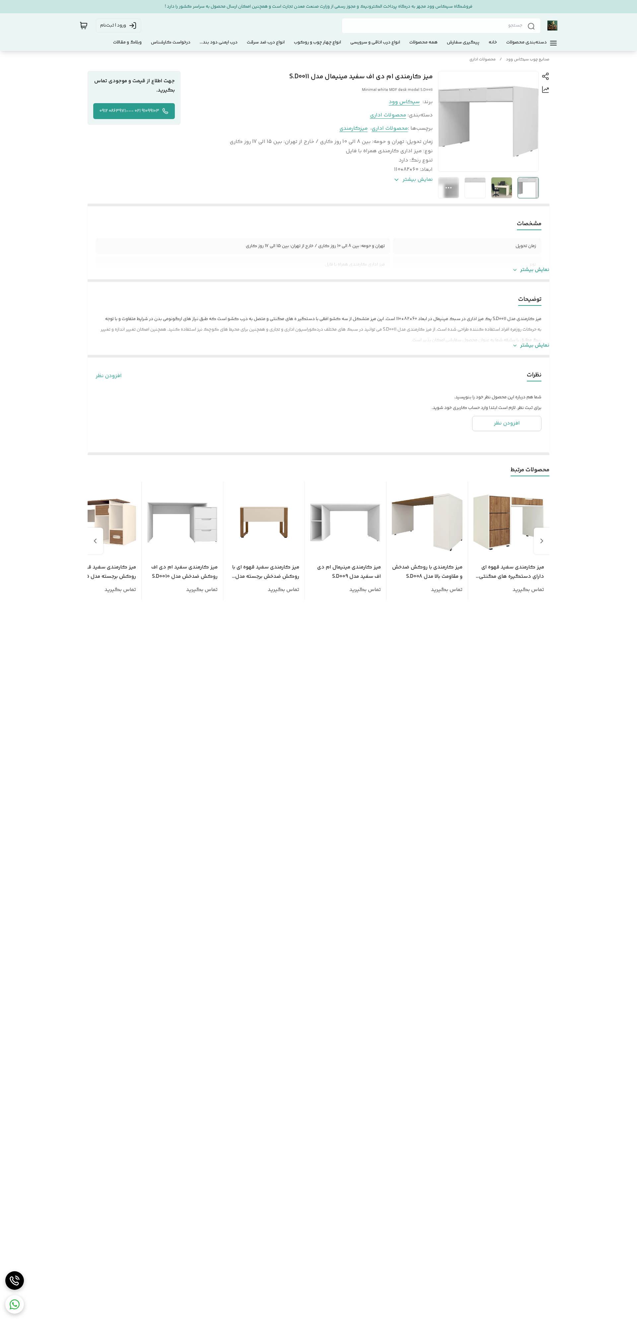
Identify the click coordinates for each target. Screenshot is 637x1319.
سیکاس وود (404, 102)
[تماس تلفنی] (14, 1280)
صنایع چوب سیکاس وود (527, 59)
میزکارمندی (353, 128)
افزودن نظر (109, 376)
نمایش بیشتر (534, 270)
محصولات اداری (482, 59)
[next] (95, 541)
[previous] (542, 541)
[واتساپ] (14, 1304)
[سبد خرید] (84, 26)
